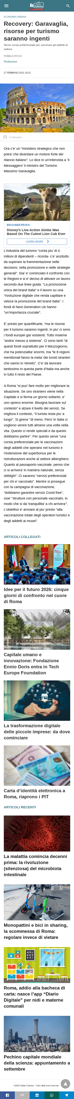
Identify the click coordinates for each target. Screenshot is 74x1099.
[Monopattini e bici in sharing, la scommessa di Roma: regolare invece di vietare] (37, 902)
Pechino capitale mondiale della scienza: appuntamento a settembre (37, 1063)
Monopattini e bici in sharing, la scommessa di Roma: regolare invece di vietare (36, 931)
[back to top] (65, 1084)
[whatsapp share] (51, 1095)
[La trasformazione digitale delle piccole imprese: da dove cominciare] (37, 700)
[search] (68, 6)
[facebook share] (7, 1095)
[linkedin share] (37, 1095)
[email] (22, 1095)
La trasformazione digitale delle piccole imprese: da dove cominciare (37, 731)
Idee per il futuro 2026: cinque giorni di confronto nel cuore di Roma (36, 595)
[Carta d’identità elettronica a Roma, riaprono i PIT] (37, 765)
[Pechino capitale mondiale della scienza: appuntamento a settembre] (37, 1034)
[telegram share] (66, 1095)
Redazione (10, 61)
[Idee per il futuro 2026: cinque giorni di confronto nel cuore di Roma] (37, 564)
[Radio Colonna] (36, 5)
